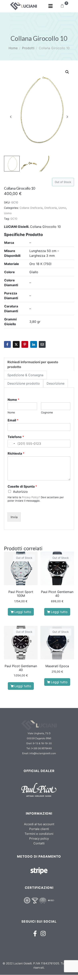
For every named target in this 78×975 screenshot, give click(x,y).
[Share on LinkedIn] (33, 344)
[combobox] (12, 443)
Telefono (16, 437)
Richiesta (16, 453)
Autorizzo (20, 492)
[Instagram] (43, 933)
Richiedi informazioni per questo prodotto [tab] (32, 364)
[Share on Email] (42, 344)
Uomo (62, 207)
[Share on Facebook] (7, 344)
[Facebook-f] (35, 933)
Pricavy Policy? (31, 497)
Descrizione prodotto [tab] (23, 383)
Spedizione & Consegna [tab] (25, 375)
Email (13, 420)
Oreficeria (50, 207)
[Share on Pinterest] (24, 344)
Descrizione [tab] (55, 383)
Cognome (47, 412)
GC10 (13, 218)
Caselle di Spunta (22, 486)
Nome (13, 400)
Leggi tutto (22, 612)
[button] (67, 72)
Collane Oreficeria (31, 207)
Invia (14, 517)
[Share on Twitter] (16, 344)
